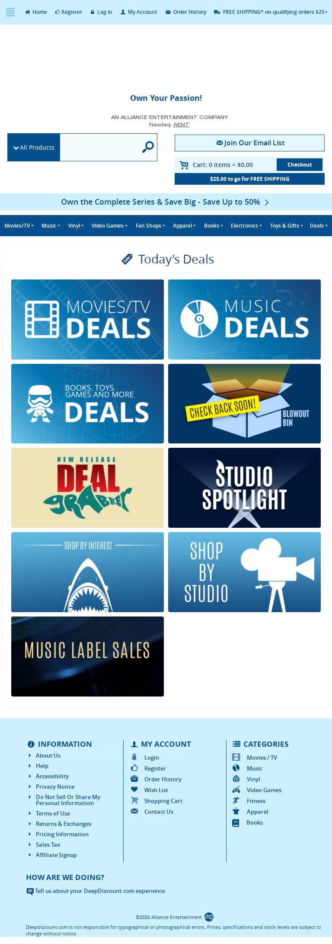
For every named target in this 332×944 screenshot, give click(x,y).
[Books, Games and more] (87, 404)
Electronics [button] (244, 225)
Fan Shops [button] (148, 225)
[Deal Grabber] (87, 488)
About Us (48, 755)
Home (39, 12)
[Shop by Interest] (87, 572)
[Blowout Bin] (244, 404)
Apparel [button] (182, 225)
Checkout (299, 164)
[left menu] (10, 12)
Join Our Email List (254, 143)
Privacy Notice (55, 786)
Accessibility (52, 776)
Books (254, 822)
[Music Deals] (244, 319)
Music (254, 768)
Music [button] (49, 225)
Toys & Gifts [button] (284, 225)
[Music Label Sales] (87, 656)
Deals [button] (317, 225)
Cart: (223, 165)
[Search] (148, 147)
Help (42, 766)
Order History (189, 12)
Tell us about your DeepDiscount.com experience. (100, 891)
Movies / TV (262, 757)
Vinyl (253, 779)
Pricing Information (62, 834)
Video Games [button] (108, 225)
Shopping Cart (163, 801)
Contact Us (158, 812)
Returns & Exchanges (63, 824)
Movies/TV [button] (17, 225)
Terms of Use (53, 813)
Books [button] (211, 225)
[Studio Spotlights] (244, 488)
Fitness (256, 801)
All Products (37, 147)
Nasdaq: (169, 124)
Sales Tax (48, 844)
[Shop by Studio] (244, 572)
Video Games (264, 790)
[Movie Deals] (87, 319)
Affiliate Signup (56, 855)
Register (71, 12)
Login (151, 757)
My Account (142, 12)
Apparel (257, 812)
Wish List (156, 790)
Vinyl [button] (74, 225)
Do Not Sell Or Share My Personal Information (68, 800)
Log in (104, 12)
